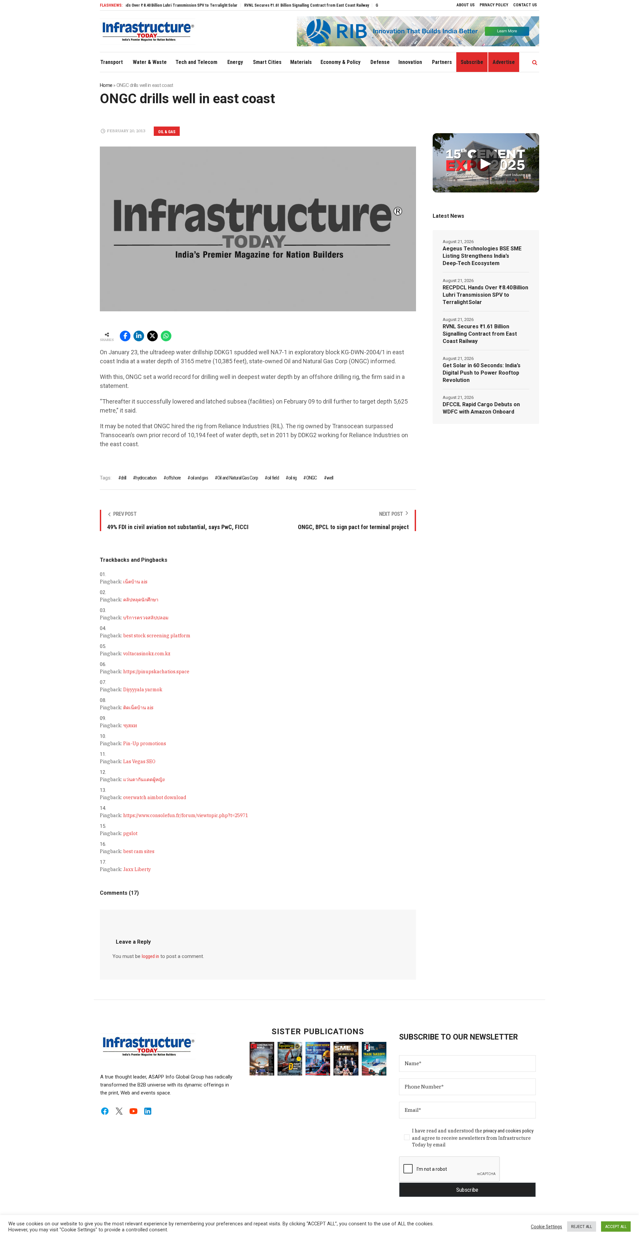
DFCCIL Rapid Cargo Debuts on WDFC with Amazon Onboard (481, 408)
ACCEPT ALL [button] (616, 1226)
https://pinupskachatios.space (156, 672)
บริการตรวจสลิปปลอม (145, 618)
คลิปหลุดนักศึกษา (140, 600)
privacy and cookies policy (508, 1131)
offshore (173, 478)
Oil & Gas (166, 132)
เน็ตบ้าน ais (135, 582)
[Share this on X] (152, 336)
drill (123, 478)
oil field (273, 478)
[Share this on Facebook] (125, 336)
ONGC (311, 478)
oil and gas (199, 478)
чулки (130, 726)
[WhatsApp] (166, 336)
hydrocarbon (145, 478)
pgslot (130, 833)
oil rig (292, 478)
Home (106, 85)
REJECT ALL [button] (581, 1226)
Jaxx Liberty (137, 869)
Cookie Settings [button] (546, 1227)
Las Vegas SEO (139, 762)
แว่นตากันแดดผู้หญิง (144, 779)
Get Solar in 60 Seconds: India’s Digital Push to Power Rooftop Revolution (482, 372)
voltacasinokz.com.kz (146, 654)
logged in (150, 956)
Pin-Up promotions (144, 744)
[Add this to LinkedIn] (138, 336)
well (329, 478)
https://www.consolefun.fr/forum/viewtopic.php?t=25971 (185, 815)
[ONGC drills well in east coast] (258, 228)
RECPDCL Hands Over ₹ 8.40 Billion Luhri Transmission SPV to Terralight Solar (142, 5)
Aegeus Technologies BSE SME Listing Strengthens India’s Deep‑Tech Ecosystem (482, 255)
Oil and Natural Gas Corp (237, 478)
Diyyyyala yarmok (142, 690)
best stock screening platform (156, 636)
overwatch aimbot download (154, 797)
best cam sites (138, 851)
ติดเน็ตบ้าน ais (138, 708)
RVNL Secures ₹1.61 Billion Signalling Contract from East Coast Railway (279, 5)
